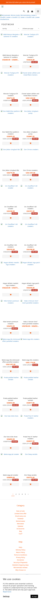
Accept (34, 596)
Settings (6, 596)
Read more (7, 592)
